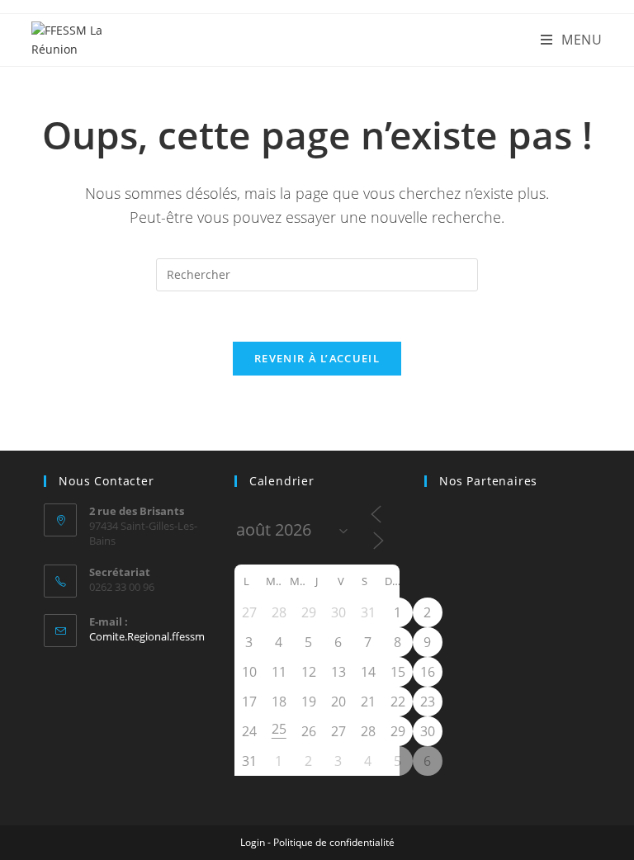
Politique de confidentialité (334, 842)
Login (252, 842)
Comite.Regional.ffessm (147, 636)
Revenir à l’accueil (317, 358)
